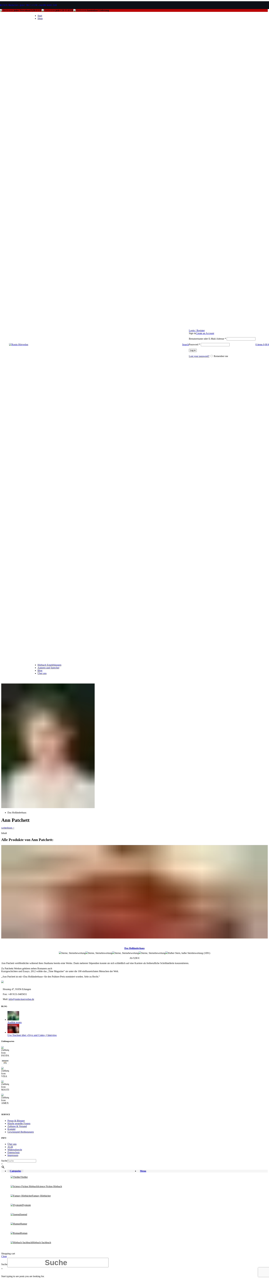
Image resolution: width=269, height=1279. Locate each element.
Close (4, 1256)
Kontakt (11, 1129)
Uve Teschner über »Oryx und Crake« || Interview (32, 1035)
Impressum (12, 1155)
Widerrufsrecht (14, 1149)
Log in (193, 350)
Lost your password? (199, 356)
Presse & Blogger (16, 1120)
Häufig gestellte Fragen (18, 1123)
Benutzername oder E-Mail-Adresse (207, 338)
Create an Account (205, 333)
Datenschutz (13, 1152)
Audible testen (14, 1022)
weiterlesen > (7, 827)
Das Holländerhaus (134, 948)
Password (194, 344)
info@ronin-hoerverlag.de (21, 999)
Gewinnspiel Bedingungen (20, 1132)
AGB (10, 1147)
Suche (4, 1160)
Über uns (12, 1144)
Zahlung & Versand (17, 1126)
